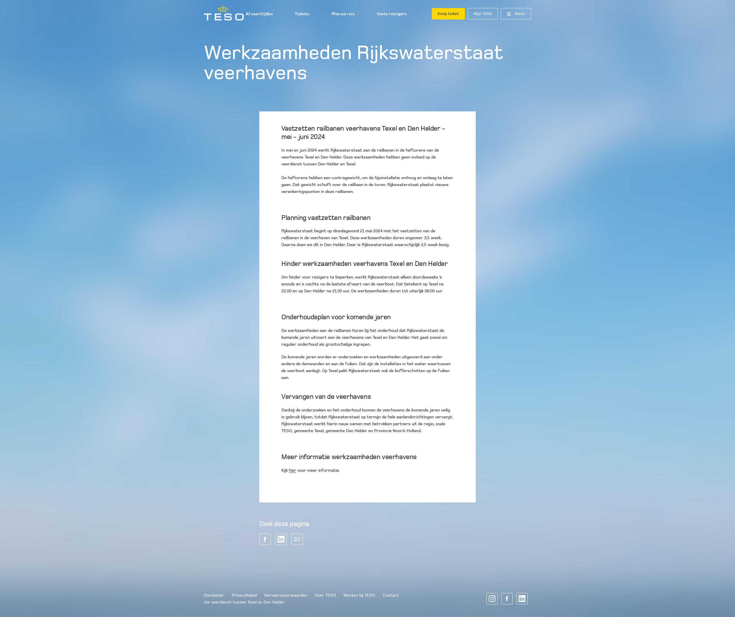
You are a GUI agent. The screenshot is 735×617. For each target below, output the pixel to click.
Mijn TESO (483, 13)
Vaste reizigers (392, 13)
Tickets (302, 13)
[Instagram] (492, 598)
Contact (391, 595)
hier (292, 470)
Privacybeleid (244, 595)
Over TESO (325, 595)
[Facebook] (507, 598)
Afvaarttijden (259, 13)
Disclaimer (214, 595)
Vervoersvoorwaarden (285, 595)
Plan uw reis (343, 13)
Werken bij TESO (359, 595)
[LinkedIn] (522, 598)
